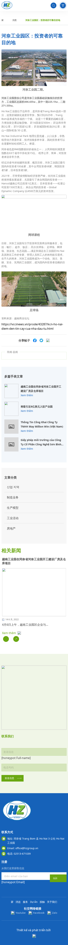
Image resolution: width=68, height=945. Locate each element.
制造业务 (12, 497)
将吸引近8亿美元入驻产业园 (37, 406)
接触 (42, 902)
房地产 (11, 528)
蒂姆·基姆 (12, 352)
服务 (25, 902)
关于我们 (52, 902)
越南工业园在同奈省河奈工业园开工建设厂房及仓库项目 (41, 389)
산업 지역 (13, 487)
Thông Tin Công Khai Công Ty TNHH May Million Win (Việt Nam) (42, 424)
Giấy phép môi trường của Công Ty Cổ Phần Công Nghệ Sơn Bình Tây (41, 442)
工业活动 (12, 518)
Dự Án (34, 902)
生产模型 (12, 508)
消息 (14, 20)
